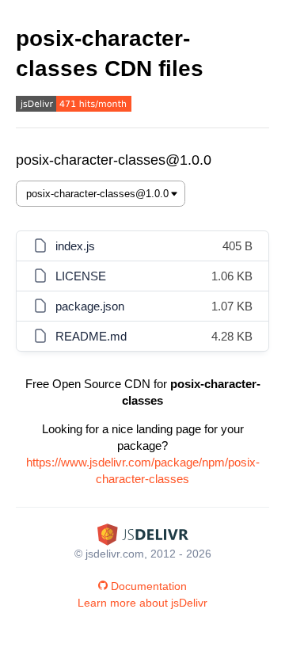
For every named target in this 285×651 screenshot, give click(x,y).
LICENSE (80, 276)
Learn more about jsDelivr (142, 602)
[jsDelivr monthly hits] (73, 106)
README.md (91, 336)
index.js (75, 246)
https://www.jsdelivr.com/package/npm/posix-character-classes (143, 470)
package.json (89, 306)
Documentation (149, 586)
